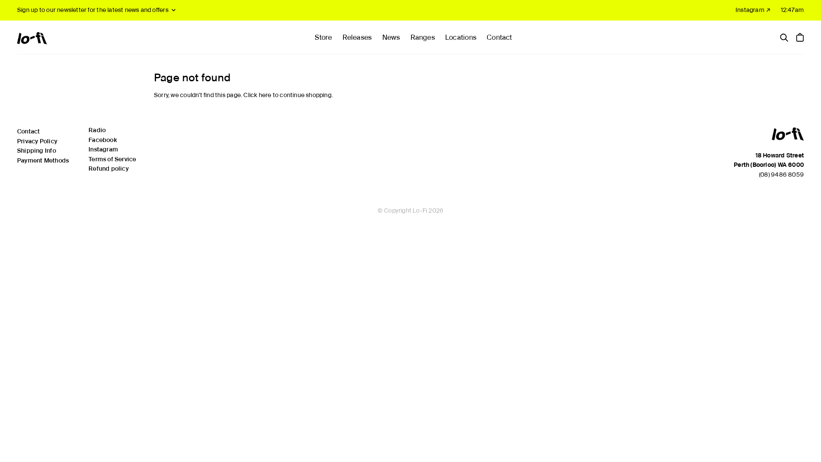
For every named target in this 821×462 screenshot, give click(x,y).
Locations (460, 37)
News (391, 37)
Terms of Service (112, 159)
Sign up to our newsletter (92, 9)
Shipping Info (36, 150)
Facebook (103, 139)
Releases (357, 37)
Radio (97, 130)
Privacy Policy (37, 141)
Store (323, 37)
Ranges (422, 37)
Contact (499, 37)
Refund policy (109, 168)
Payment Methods (43, 160)
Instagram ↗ (753, 9)
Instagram (103, 149)
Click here (257, 95)
